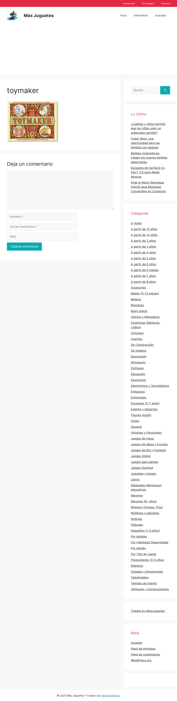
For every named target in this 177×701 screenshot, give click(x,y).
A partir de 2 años (143, 241)
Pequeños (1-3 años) (145, 530)
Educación (138, 374)
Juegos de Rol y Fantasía (148, 450)
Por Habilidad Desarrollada (149, 542)
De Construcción (142, 345)
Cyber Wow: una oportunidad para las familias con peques (145, 143)
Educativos (138, 380)
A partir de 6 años (143, 264)
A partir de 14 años (144, 235)
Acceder (136, 643)
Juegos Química (142, 468)
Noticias (136, 519)
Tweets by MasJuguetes (148, 611)
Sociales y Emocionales (147, 571)
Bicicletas (137, 305)
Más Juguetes (39, 15)
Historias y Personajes (146, 432)
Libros (135, 479)
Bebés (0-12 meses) (145, 293)
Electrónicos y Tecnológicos (150, 386)
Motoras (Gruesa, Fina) (147, 507)
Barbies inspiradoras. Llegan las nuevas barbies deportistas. (149, 158)
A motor (136, 223)
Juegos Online (141, 456)
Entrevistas (138, 397)
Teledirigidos (140, 577)
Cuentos (165, 3)
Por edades (148, 3)
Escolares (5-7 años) (145, 403)
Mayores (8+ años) (144, 501)
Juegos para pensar (144, 462)
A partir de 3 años (143, 246)
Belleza (136, 299)
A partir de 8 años (143, 282)
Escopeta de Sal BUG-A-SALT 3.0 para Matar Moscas (148, 172)
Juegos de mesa (142, 438)
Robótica (137, 566)
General (136, 427)
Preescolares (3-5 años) (147, 560)
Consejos (137, 333)
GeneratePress (111, 695)
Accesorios (129, 3)
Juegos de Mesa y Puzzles (149, 444)
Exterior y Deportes (144, 409)
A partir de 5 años (143, 258)
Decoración (138, 356)
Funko (135, 421)
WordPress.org (141, 660)
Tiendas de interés (144, 583)
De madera (138, 350)
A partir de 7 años (143, 276)
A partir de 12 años (144, 229)
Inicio (123, 15)
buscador (161, 15)
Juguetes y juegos (143, 473)
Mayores (137, 495)
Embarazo (138, 391)
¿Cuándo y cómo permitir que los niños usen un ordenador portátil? (148, 128)
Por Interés (138, 548)
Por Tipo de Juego (143, 554)
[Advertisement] (88, 50)
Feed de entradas (143, 648)
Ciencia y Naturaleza (145, 317)
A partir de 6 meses (145, 270)
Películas (137, 525)
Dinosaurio (138, 362)
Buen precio (139, 311)
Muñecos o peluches (145, 513)
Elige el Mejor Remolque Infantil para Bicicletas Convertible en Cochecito (148, 187)
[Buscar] (165, 90)
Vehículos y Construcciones (150, 589)
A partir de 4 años (143, 252)
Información (141, 15)
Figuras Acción (141, 415)
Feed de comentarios (145, 654)
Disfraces (137, 368)
